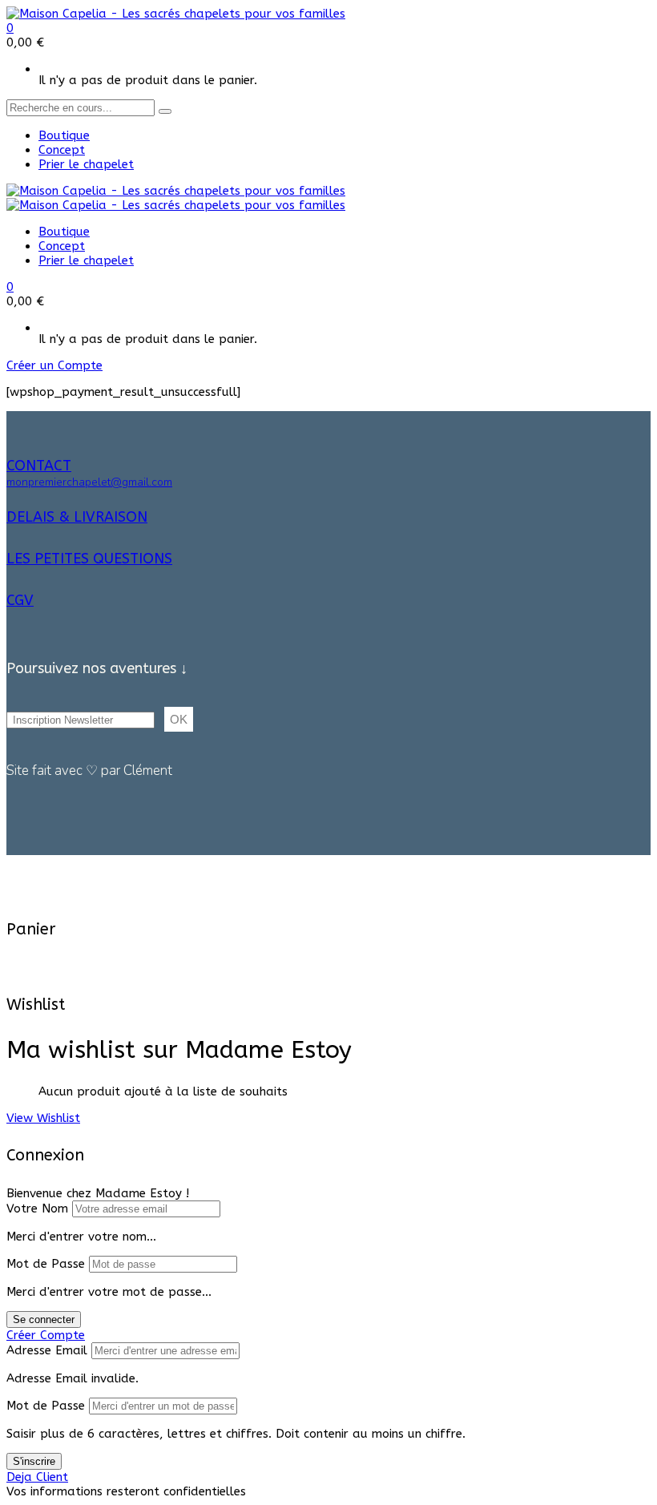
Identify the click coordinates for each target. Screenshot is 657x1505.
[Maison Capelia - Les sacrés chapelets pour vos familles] (175, 13)
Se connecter (44, 1319)
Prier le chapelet (86, 164)
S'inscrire (34, 1461)
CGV (20, 600)
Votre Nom (37, 1208)
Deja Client (37, 1477)
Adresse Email (46, 1350)
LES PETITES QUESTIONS (89, 558)
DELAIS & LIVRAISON (76, 517)
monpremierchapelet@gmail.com (89, 482)
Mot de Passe (45, 1264)
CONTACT (38, 465)
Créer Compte (45, 1335)
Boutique (64, 135)
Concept (61, 150)
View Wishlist (43, 1118)
